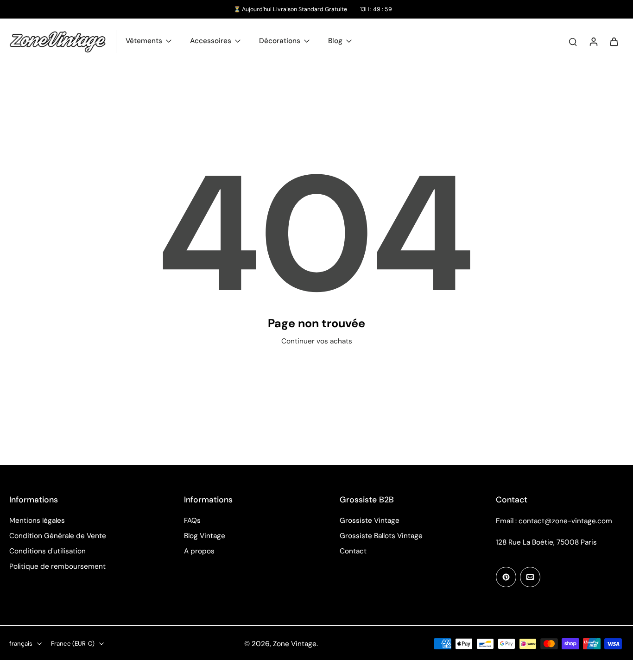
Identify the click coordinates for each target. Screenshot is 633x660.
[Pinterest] (506, 577)
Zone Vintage (294, 643)
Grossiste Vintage (369, 520)
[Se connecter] (593, 41)
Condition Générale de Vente (57, 535)
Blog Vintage (204, 535)
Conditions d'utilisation (47, 551)
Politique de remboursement (57, 566)
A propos (199, 551)
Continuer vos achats (316, 341)
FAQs (192, 520)
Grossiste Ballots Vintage (381, 535)
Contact (353, 551)
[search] (573, 41)
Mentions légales (37, 520)
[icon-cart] (613, 41)
